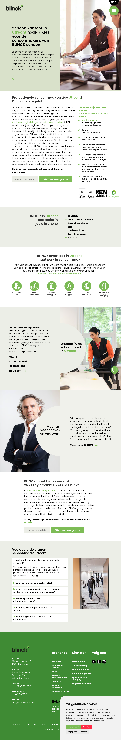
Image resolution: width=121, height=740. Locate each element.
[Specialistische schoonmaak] (104, 286)
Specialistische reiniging (104, 294)
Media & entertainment (80, 219)
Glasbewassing (80, 666)
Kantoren (72, 215)
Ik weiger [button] (87, 727)
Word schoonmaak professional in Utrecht (18, 364)
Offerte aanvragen (53, 179)
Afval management (69, 294)
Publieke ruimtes (76, 230)
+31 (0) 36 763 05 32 (22, 686)
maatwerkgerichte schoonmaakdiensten (59, 273)
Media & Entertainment (59, 677)
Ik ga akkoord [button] (73, 727)
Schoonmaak (17, 293)
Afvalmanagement (82, 673)
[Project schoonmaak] (52, 286)
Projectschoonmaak (82, 684)
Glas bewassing (86, 293)
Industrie (72, 237)
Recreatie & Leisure (58, 667)
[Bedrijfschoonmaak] (17, 286)
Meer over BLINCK (82, 445)
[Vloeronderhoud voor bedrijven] (34, 286)
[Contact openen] (114, 370)
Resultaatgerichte (90, 120)
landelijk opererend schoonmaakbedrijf (42, 724)
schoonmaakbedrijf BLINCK (41, 490)
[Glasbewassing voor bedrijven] (86, 286)
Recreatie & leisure (77, 223)
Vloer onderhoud (34, 293)
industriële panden (53, 122)
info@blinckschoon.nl (23, 702)
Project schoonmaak (51, 294)
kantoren (17, 122)
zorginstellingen (31, 122)
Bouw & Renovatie (57, 687)
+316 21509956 (20, 694)
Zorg (70, 226)
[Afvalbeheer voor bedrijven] (69, 286)
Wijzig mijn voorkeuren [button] (77, 732)
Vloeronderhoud (80, 669)
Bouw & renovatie (77, 233)
